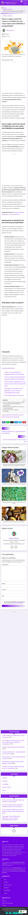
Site (3, 596)
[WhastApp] (8, 422)
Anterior (6, 428)
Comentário (5, 564)
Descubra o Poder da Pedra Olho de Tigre (14, 522)
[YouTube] (16, 547)
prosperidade (15, 417)
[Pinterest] (24, 422)
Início (4, 8)
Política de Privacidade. (17, 603)
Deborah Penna (10, 30)
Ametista (4, 778)
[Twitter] (12, 422)
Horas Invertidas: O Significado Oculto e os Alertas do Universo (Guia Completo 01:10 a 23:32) (15, 384)
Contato (4, 905)
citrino (19, 306)
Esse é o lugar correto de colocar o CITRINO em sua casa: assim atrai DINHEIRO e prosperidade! (13, 404)
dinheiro (4, 417)
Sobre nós (4, 901)
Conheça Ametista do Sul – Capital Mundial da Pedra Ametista (13, 432)
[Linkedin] (16, 422)
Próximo (21, 436)
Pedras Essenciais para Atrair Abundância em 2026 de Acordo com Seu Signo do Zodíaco (14, 465)
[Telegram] (20, 422)
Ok (6, 913)
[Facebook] (4, 422)
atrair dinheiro (15, 415)
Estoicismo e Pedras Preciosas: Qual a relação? (14, 484)
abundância (8, 415)
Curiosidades (5, 784)
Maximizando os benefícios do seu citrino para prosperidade (13, 407)
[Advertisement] (14, 76)
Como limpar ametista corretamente (14, 395)
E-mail (4, 589)
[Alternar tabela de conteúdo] (23, 400)
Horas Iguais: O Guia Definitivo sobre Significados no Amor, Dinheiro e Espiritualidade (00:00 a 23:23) (13, 391)
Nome (4, 583)
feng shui (9, 417)
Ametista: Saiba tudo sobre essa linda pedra (13, 747)
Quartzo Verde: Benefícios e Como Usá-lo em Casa (14, 440)
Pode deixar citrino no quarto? (10, 409)
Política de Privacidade (7, 903)
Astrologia (4, 781)
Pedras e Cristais (8, 9)
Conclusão (6, 411)
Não (10, 913)
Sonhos (4, 790)
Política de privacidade (17, 913)
